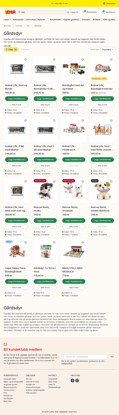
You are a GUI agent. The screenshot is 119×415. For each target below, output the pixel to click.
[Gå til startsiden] (10, 12)
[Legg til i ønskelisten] (25, 59)
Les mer (7, 45)
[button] (108, 12)
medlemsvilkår (66, 363)
